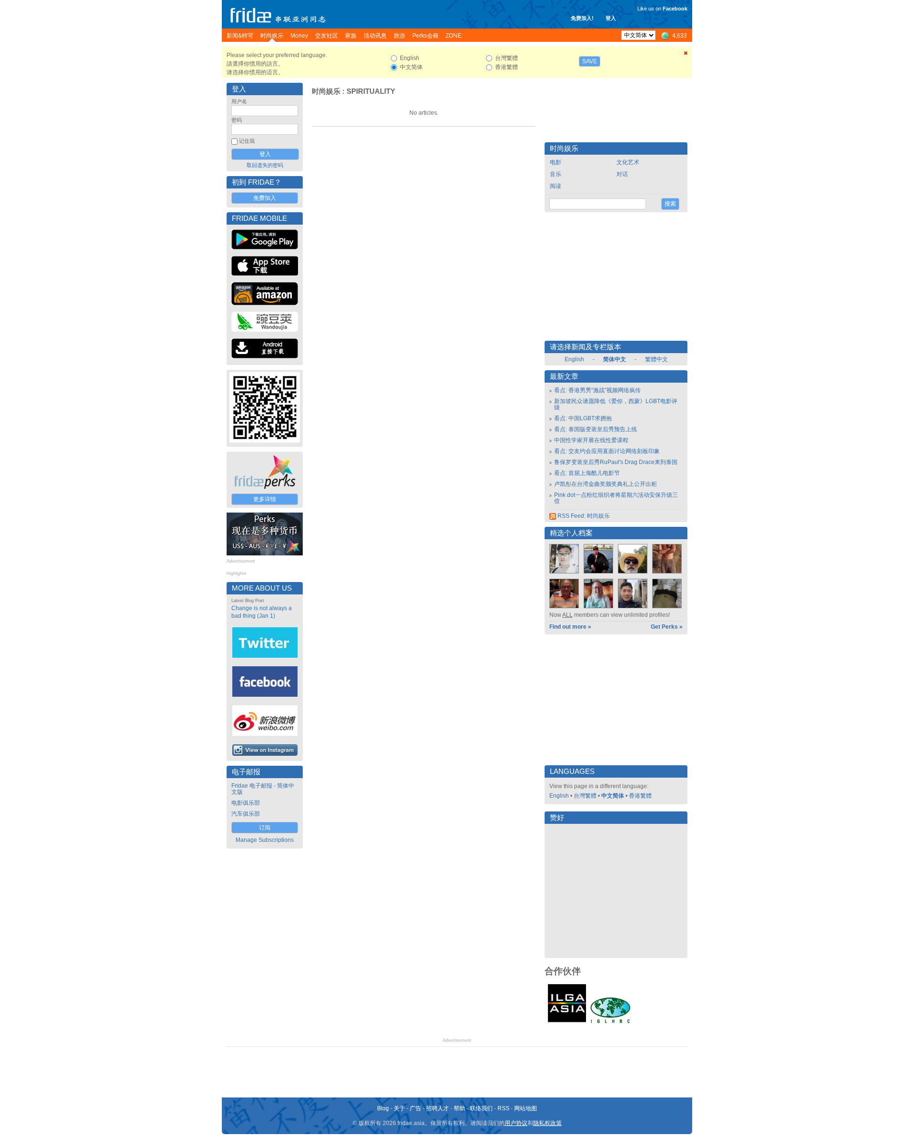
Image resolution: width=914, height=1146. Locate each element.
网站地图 (525, 1108)
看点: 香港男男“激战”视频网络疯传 (597, 390)
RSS (503, 1108)
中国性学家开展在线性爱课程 (591, 440)
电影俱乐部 (245, 803)
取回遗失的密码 (265, 165)
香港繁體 (640, 795)
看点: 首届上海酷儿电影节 (587, 473)
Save (589, 61)
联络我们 (481, 1108)
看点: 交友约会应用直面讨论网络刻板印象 (607, 451)
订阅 (264, 827)
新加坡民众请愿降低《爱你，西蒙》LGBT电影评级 (615, 404)
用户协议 (516, 1123)
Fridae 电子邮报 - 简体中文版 (262, 788)
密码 (236, 120)
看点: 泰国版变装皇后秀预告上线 (595, 429)
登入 (611, 18)
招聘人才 (437, 1108)
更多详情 (264, 499)
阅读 (555, 186)
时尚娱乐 (326, 91)
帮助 (459, 1108)
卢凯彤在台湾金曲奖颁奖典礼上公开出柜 (605, 484)
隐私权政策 (547, 1123)
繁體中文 (656, 359)
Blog (383, 1108)
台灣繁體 (585, 795)
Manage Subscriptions (265, 840)
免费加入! (582, 18)
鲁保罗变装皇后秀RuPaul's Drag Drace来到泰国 (615, 462)
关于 (399, 1108)
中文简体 (612, 795)
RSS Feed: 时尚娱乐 (583, 516)
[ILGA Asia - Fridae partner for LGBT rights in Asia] (567, 1022)
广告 (415, 1108)
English (574, 359)
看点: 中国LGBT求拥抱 (583, 418)
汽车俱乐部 (245, 813)
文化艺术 (627, 162)
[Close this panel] (686, 54)
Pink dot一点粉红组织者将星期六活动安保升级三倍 (616, 498)
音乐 (555, 174)
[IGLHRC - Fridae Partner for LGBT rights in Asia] (610, 1022)
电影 (555, 162)
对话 (622, 174)
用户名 (239, 101)
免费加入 (264, 198)
